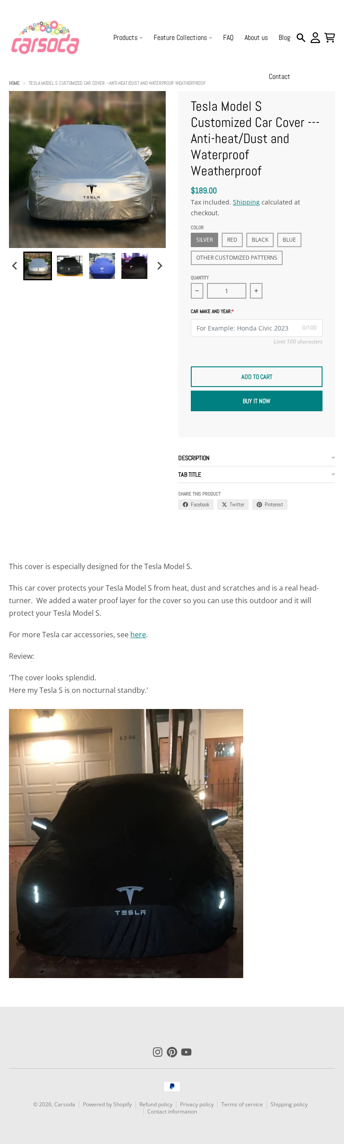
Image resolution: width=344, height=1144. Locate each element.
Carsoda (64, 1104)
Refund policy (155, 1104)
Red (232, 240)
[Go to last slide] (15, 266)
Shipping (246, 202)
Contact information (172, 1111)
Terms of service (242, 1104)
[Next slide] (159, 266)
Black (260, 240)
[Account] (315, 37)
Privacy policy (197, 1104)
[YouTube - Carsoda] (186, 1052)
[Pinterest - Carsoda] (172, 1052)
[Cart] (329, 37)
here (138, 634)
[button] (37, 266)
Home (14, 83)
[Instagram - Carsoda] (157, 1052)
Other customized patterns (236, 257)
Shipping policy (289, 1104)
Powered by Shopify (107, 1104)
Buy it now (257, 401)
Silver (204, 240)
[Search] (301, 37)
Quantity (200, 277)
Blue (289, 240)
